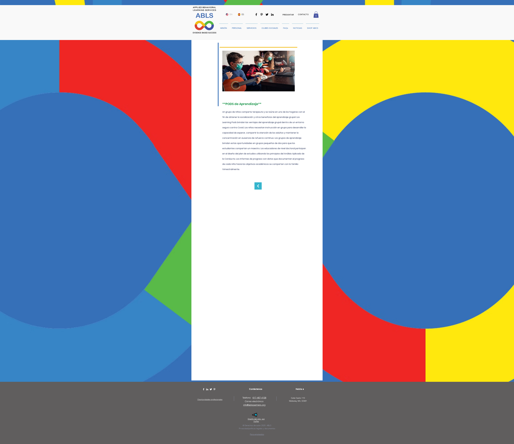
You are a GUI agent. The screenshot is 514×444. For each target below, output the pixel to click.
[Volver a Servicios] (258, 186)
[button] (316, 14)
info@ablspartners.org (254, 404)
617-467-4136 (259, 397)
